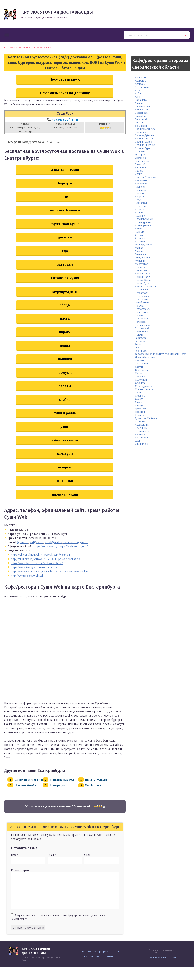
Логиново (140, 238)
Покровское (141, 318)
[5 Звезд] (110, 128)
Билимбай (140, 116)
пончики (65, 359)
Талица (139, 405)
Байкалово (141, 100)
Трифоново (141, 408)
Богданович (141, 125)
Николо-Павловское (145, 286)
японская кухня (65, 494)
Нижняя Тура (142, 283)
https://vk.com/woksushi (55, 554)
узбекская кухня (65, 440)
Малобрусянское (144, 244)
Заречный (140, 167)
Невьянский (141, 270)
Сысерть (139, 399)
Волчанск (140, 151)
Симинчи (140, 376)
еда (65, 250)
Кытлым (139, 231)
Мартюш (139, 251)
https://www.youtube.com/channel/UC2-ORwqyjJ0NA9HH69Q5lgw (49, 571)
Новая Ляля (141, 289)
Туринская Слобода (146, 418)
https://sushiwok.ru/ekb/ (73, 546)
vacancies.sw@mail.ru (75, 542)
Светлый (139, 366)
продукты (65, 372)
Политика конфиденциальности (162, 957)
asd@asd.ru (36, 542)
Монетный (140, 260)
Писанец (139, 315)
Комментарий (20, 870)
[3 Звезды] (105, 128)
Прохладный (142, 328)
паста (65, 318)
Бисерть (139, 122)
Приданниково (143, 325)
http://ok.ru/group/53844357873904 (32, 559)
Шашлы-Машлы (96, 779)
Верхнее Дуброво (144, 135)
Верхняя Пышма (144, 138)
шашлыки (65, 480)
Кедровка (140, 196)
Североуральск (143, 370)
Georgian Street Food (29, 779)
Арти (137, 90)
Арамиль (140, 83)
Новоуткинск (142, 299)
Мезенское (140, 254)
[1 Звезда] (101, 128)
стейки (65, 399)
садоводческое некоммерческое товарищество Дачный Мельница (160, 355)
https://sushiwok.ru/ (45, 546)
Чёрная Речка (142, 437)
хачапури (65, 453)
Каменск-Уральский (146, 177)
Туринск (139, 415)
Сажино (139, 360)
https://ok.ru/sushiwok (68, 559)
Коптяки (139, 209)
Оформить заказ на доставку (65, 92)
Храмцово (140, 421)
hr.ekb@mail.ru (53, 542)
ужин (64, 426)
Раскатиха (140, 337)
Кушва (138, 228)
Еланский (140, 164)
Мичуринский (142, 257)
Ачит (137, 96)
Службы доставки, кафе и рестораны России (100, 951)
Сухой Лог (140, 395)
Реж (137, 347)
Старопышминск (144, 389)
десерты (65, 237)
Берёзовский (141, 112)
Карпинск (140, 186)
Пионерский (141, 312)
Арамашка (140, 80)
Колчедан (140, 206)
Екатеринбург (142, 161)
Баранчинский (143, 106)
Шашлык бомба (25, 785)
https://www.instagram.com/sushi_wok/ (34, 567)
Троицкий (140, 411)
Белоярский (141, 109)
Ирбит (138, 174)
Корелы (139, 212)
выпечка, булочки (65, 210)
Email (52, 855)
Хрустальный (142, 424)
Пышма (139, 334)
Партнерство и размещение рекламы (97, 956)
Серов (138, 373)
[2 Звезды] (103, 128)
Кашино (139, 193)
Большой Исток (143, 132)
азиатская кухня (65, 169)
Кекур (138, 199)
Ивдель (139, 170)
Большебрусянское (145, 128)
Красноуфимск (143, 225)
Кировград (141, 202)
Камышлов (141, 183)
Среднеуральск (143, 386)
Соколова (140, 382)
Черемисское (142, 431)
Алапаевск (140, 77)
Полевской (140, 321)
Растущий (140, 341)
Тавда (138, 402)
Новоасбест (141, 292)
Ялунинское (141, 444)
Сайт (87, 855)
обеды (64, 304)
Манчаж (139, 247)
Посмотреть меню (64, 79)
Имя (14, 855)
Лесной (139, 235)
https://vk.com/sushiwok (25, 554)
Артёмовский (142, 87)
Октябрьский (142, 302)
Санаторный (142, 363)
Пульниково (141, 331)
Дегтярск (140, 154)
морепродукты (65, 291)
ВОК (65, 196)
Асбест (138, 93)
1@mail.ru (22, 542)
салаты (65, 386)
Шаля (138, 440)
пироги (65, 331)
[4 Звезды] (107, 128)
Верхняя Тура (142, 148)
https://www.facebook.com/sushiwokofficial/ (37, 563)
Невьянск (140, 267)
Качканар (140, 190)
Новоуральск (142, 296)
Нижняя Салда (143, 280)
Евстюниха (140, 157)
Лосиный (140, 241)
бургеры (65, 183)
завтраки (65, 264)
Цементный (141, 428)
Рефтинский (141, 350)
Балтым (139, 103)
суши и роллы (65, 413)
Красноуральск (143, 222)
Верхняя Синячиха (145, 145)
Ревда (138, 344)
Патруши (139, 305)
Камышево (141, 180)
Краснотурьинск (144, 219)
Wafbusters (93, 785)
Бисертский (141, 119)
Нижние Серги (142, 273)
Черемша (140, 434)
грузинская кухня (64, 223)
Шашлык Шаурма (62, 779)
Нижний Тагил (142, 276)
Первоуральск (142, 309)
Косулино (140, 215)
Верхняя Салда (143, 141)
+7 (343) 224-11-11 (65, 119)
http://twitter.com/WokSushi (27, 575)
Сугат (138, 392)
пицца (65, 345)
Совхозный (141, 379)
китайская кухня (65, 277)
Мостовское (141, 264)
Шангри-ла (57, 785)
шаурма (65, 467)
